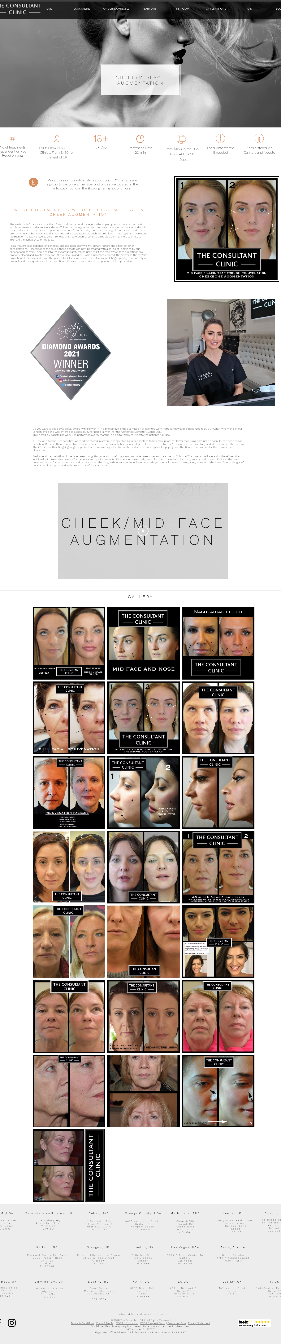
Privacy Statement (199, 1323)
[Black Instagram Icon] (11, 1323)
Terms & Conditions (82, 1323)
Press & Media (104, 1323)
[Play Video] (143, 531)
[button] (149, 8)
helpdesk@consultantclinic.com (140, 1314)
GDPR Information (127, 1323)
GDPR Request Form (152, 1323)
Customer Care (176, 1323)
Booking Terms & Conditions (109, 188)
